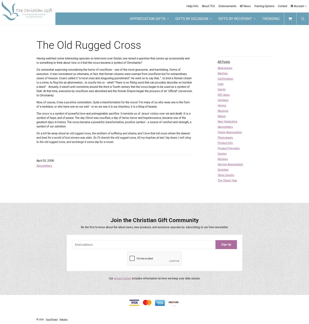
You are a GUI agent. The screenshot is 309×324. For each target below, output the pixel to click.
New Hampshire (227, 121)
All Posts (224, 62)
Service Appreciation (230, 164)
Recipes (223, 159)
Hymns (222, 105)
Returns (63, 319)
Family (222, 89)
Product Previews (229, 148)
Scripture (223, 169)
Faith (221, 84)
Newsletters (44, 166)
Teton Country (226, 175)
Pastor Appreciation (230, 132)
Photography (225, 137)
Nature (222, 116)
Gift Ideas (224, 95)
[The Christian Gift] (27, 11)
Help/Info (192, 6)
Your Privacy (52, 319)
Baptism (223, 73)
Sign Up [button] (226, 244)
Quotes (222, 153)
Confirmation (225, 78)
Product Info (225, 143)
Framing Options (264, 6)
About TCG (208, 6)
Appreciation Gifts (147, 19)
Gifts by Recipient (235, 19)
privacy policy (122, 278)
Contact (282, 6)
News (247, 6)
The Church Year (227, 180)
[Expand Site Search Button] (302, 18)
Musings (223, 111)
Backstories (225, 68)
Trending (270, 19)
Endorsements (227, 6)
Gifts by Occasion (191, 19)
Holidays (223, 100)
